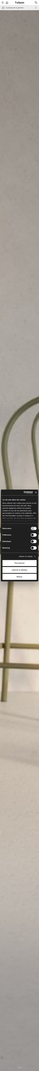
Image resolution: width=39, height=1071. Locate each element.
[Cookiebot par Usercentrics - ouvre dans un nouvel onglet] (24, 492)
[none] (19, 1066)
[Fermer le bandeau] (36, 492)
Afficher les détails (26, 556)
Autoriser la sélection (19, 570)
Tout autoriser (19, 563)
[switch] (34, 535)
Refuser (19, 577)
